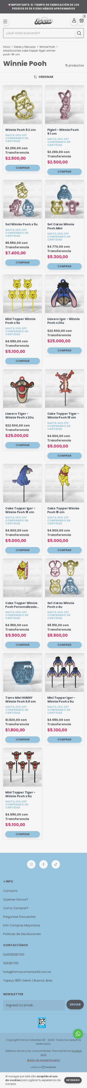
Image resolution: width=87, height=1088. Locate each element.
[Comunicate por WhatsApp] (78, 1034)
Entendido (73, 1080)
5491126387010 (13, 954)
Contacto (10, 891)
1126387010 (11, 963)
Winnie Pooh (47, 47)
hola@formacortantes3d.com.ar (27, 972)
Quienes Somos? (15, 899)
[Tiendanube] (43, 1067)
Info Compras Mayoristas (21, 925)
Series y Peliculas (25, 47)
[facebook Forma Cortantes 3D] (43, 864)
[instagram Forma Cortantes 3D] (31, 864)
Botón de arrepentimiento (43, 1060)
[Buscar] (78, 33)
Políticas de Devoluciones (22, 934)
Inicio (6, 47)
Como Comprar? (15, 908)
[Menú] (6, 21)
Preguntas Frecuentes (19, 917)
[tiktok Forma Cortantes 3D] (56, 864)
